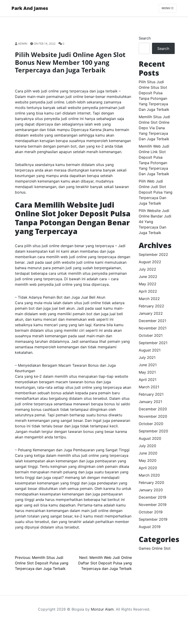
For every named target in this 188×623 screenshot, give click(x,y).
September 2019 (153, 519)
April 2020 (148, 468)
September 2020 (153, 431)
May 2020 (147, 460)
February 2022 (151, 306)
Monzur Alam (102, 609)
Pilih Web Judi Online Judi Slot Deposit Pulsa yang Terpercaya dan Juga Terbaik (155, 192)
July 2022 (147, 269)
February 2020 (151, 482)
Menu (166, 8)
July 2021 (147, 357)
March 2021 (149, 387)
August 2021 (149, 350)
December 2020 (153, 409)
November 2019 (152, 504)
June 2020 (148, 453)
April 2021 (147, 379)
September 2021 (153, 342)
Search (145, 38)
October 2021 (151, 335)
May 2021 (147, 372)
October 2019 (151, 512)
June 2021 (148, 365)
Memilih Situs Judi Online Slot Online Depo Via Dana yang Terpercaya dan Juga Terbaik (154, 127)
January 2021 (150, 401)
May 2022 (147, 284)
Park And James (29, 8)
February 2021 (151, 394)
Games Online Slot (155, 548)
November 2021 (152, 328)
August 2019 (149, 526)
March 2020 (149, 475)
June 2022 (148, 276)
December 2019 (152, 497)
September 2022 (153, 254)
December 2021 (152, 320)
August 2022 (150, 262)
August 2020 (150, 438)
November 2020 (153, 416)
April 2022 (148, 291)
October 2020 (151, 423)
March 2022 (149, 298)
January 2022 (151, 313)
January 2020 (151, 490)
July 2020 (147, 445)
